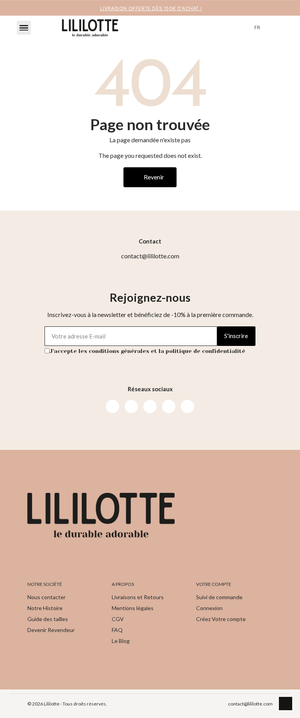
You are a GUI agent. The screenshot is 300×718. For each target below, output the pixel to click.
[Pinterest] (168, 406)
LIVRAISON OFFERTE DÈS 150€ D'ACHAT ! (151, 8)
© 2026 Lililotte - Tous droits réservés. (67, 704)
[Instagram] (131, 406)
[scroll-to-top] (285, 703)
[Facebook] (112, 406)
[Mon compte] (273, 27)
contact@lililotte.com (250, 704)
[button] (24, 28)
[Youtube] (150, 406)
